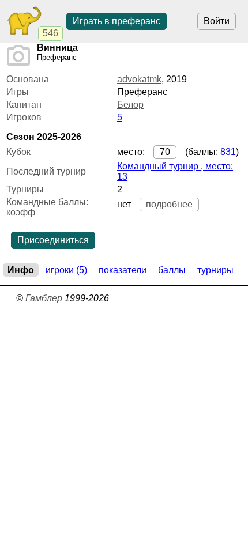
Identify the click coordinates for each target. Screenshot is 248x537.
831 (228, 152)
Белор (130, 104)
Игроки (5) (66, 270)
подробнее (169, 204)
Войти (217, 21)
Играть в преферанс (116, 21)
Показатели (122, 270)
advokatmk (139, 79)
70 (165, 152)
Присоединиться (53, 240)
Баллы (172, 270)
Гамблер (43, 298)
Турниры (215, 270)
